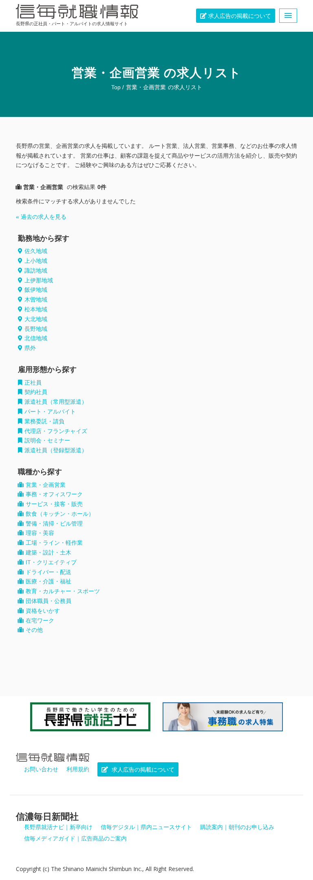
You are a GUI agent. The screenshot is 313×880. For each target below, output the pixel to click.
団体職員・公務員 (48, 601)
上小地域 (35, 260)
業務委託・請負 (44, 421)
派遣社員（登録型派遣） (55, 450)
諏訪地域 (35, 270)
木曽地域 (35, 299)
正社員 (33, 382)
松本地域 (35, 309)
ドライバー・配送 (48, 572)
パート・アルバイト (50, 411)
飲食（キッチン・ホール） (60, 513)
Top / (117, 87)
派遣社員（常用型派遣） (55, 401)
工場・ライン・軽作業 (54, 542)
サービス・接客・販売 (54, 504)
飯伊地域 (35, 289)
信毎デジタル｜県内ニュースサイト (146, 827)
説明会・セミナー (47, 440)
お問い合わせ (41, 769)
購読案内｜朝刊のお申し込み (237, 827)
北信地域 (35, 338)
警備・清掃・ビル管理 (54, 523)
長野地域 (35, 329)
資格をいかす (43, 610)
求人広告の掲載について (239, 16)
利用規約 (77, 769)
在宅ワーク (40, 620)
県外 (30, 348)
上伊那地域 (38, 280)
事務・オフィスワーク (54, 494)
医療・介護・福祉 (48, 581)
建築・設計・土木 (48, 552)
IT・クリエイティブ (51, 562)
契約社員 (35, 392)
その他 (34, 630)
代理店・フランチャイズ (55, 431)
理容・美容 (40, 533)
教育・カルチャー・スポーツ (63, 591)
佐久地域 (35, 251)
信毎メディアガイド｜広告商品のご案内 (75, 838)
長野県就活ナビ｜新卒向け (58, 827)
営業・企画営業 (146, 87)
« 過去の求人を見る (41, 216)
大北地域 (35, 319)
